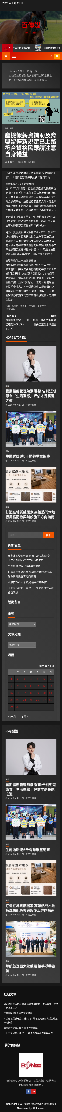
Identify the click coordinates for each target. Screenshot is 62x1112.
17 (24, 692)
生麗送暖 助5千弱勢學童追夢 (28, 456)
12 (37, 685)
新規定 (15, 306)
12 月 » (24, 716)
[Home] (6, 56)
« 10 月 (12, 716)
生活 (11, 128)
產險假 (32, 306)
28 (50, 699)
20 (44, 692)
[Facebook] (28, 1091)
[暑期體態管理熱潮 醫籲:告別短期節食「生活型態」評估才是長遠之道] (31, 364)
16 (17, 692)
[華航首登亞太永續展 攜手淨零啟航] (31, 939)
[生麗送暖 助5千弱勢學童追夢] (31, 429)
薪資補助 (11, 309)
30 (17, 706)
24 (24, 699)
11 (31, 685)
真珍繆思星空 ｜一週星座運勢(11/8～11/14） (17, 322)
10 (24, 685)
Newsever (22, 1108)
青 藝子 (11, 162)
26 (37, 699)
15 (11, 692)
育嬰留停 (42, 306)
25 (31, 699)
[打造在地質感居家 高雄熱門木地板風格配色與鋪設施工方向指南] (31, 485)
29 (11, 706)
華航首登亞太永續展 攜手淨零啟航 (27, 582)
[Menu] (13, 56)
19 (37, 692)
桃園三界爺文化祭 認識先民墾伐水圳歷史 (44, 320)
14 (50, 685)
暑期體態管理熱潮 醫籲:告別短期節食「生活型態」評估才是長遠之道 (31, 395)
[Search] (52, 56)
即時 (6, 128)
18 (31, 692)
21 (50, 692)
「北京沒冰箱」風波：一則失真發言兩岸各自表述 (28, 1033)
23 (17, 699)
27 (44, 699)
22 (11, 699)
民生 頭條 (32, 405)
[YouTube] (33, 1091)
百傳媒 (31, 25)
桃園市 (23, 306)
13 (44, 685)
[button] (13, 56)
